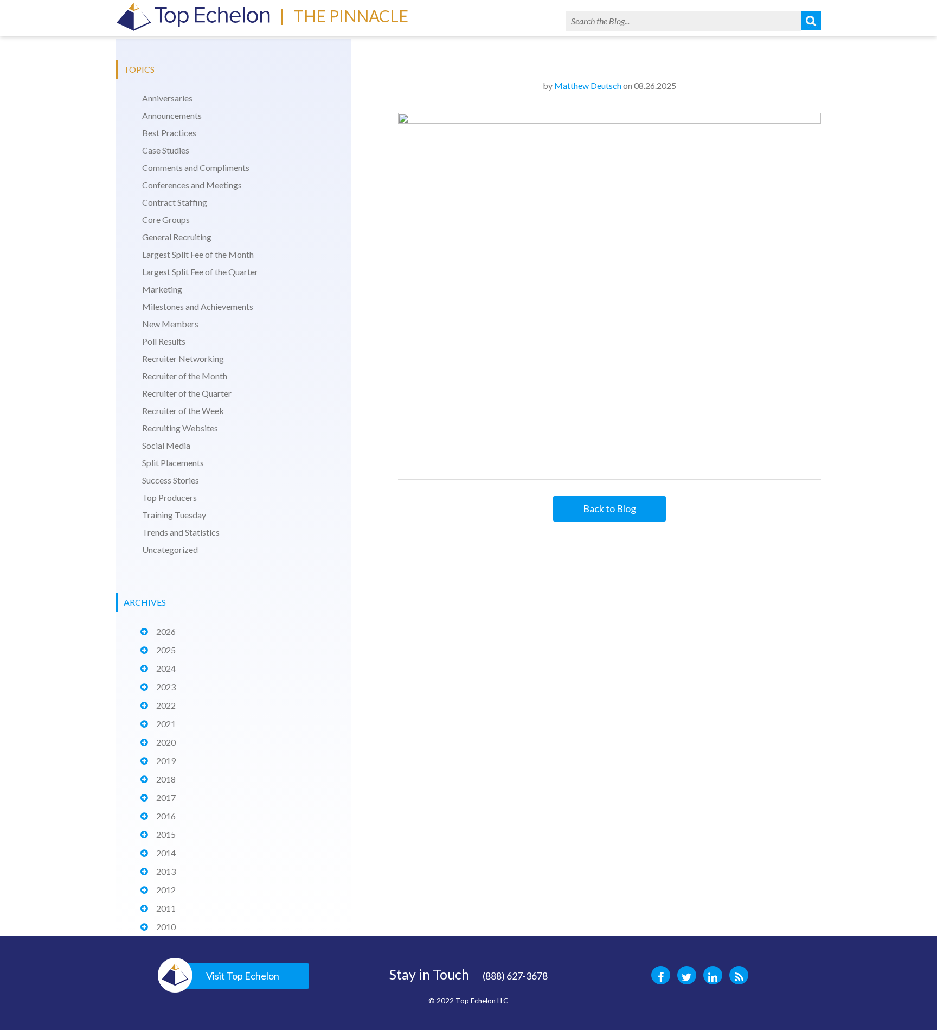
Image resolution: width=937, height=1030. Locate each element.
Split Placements (173, 462)
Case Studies (165, 150)
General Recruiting (176, 237)
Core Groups (166, 219)
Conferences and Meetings (192, 185)
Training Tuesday (174, 515)
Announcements (172, 115)
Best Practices (169, 133)
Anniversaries (167, 98)
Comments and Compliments (195, 167)
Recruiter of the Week (183, 410)
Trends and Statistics (181, 532)
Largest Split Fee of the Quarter (200, 271)
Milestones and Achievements (197, 306)
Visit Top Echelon (242, 976)
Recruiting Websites (180, 428)
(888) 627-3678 (515, 976)
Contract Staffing (174, 202)
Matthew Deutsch (587, 85)
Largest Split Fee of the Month (198, 254)
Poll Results (163, 341)
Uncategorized (170, 549)
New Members (170, 324)
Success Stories (170, 480)
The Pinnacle (350, 16)
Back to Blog (609, 508)
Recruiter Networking (183, 358)
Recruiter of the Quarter (187, 393)
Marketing (162, 289)
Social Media (166, 445)
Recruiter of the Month (184, 376)
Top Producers (169, 497)
